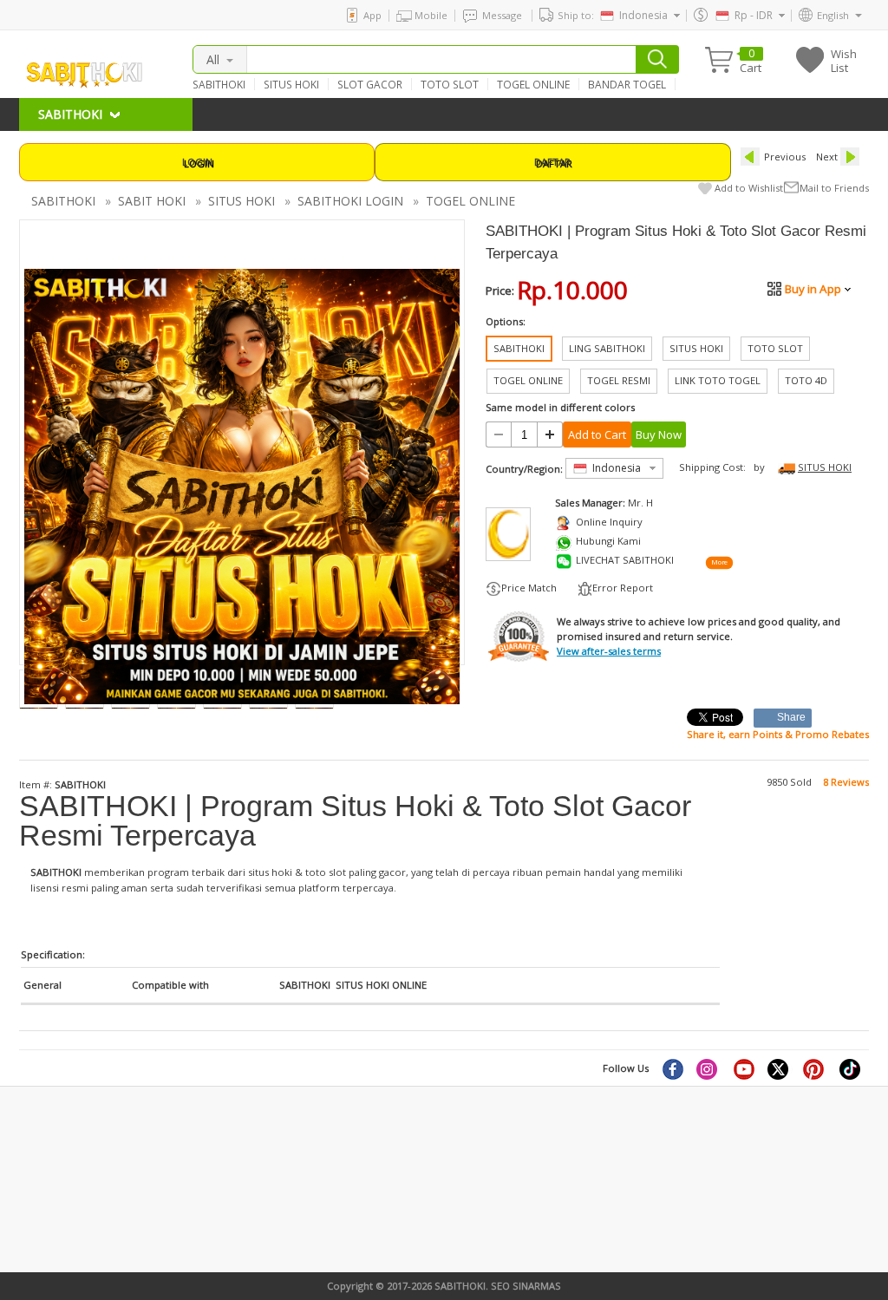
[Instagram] (708, 1068)
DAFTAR (552, 161)
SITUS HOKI (291, 84)
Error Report (622, 587)
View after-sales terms (609, 650)
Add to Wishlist (749, 187)
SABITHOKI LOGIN (350, 201)
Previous (785, 156)
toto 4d (247, 1205)
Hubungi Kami (608, 540)
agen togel (44, 1191)
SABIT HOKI (152, 201)
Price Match (529, 587)
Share (791, 717)
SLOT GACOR (369, 84)
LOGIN (197, 161)
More (719, 562)
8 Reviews (846, 781)
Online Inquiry (609, 521)
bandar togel (49, 1162)
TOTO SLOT (450, 84)
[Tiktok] (851, 1068)
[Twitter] (780, 1068)
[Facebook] (672, 1068)
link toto (39, 1220)
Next (827, 156)
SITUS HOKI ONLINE (381, 984)
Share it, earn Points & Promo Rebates (778, 734)
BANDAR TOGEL (627, 84)
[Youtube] (744, 1068)
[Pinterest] (815, 1068)
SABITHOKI (219, 84)
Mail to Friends (834, 187)
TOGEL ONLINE (533, 84)
